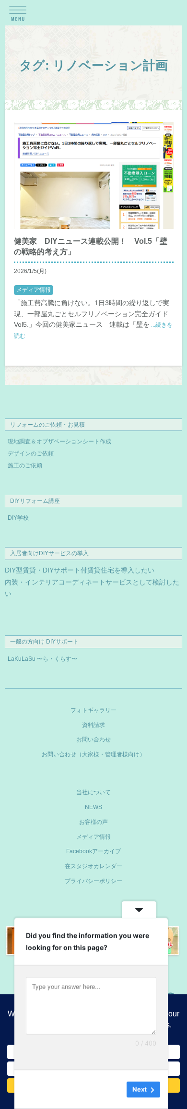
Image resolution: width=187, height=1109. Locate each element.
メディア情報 (33, 289)
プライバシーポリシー (93, 881)
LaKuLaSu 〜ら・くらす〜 (42, 659)
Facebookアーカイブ (93, 851)
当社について (93, 792)
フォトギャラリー (93, 710)
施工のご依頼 (25, 465)
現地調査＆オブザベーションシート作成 (59, 441)
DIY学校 (18, 517)
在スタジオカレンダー (93, 866)
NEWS (93, 807)
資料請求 (93, 725)
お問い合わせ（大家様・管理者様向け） (93, 754)
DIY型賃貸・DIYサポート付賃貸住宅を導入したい (79, 570)
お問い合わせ (93, 739)
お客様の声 (93, 822)
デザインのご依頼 (31, 453)
